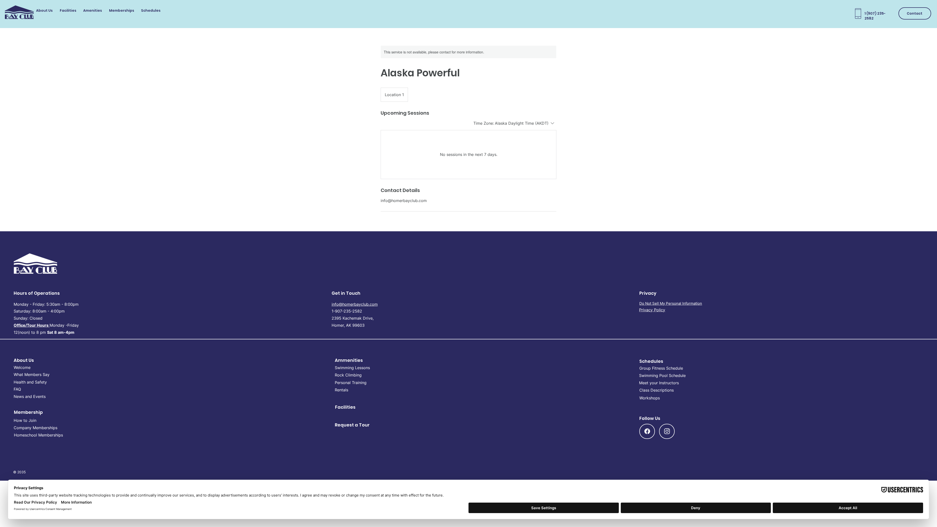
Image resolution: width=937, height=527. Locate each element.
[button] (45, 11)
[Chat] (647, 431)
